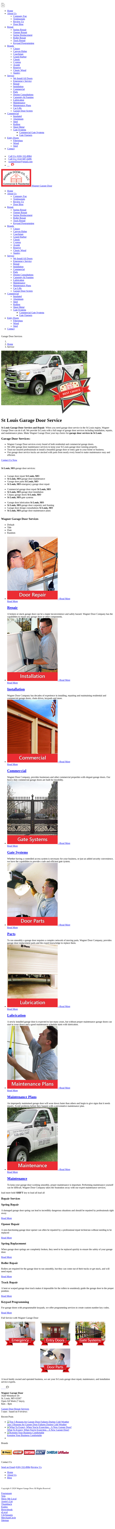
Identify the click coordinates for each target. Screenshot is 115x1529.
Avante (16, 65)
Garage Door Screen (23, 111)
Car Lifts (17, 108)
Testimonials (19, 19)
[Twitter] (7, 165)
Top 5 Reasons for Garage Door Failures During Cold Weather (37, 1424)
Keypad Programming (23, 43)
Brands (10, 46)
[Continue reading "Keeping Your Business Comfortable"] (25, 1432)
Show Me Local (8, 1498)
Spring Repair (19, 29)
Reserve (17, 67)
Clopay (16, 48)
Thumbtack (6, 1504)
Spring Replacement (22, 35)
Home (10, 10)
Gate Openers (25, 135)
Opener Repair (20, 32)
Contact (11, 148)
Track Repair (19, 40)
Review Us (18, 21)
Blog (9, 1477)
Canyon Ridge (20, 51)
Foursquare (6, 1493)
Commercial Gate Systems (31, 132)
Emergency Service (22, 81)
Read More (6, 1218)
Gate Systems (19, 129)
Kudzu (4, 1507)
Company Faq (20, 16)
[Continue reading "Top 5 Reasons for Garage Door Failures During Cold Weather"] (38, 1422)
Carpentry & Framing (23, 97)
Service (10, 75)
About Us (11, 13)
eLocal (4, 1512)
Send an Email (8, 1467)
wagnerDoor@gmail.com (20, 161)
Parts (15, 92)
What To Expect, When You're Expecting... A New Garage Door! (38, 1430)
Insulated (17, 116)
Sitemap (5, 1520)
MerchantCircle (8, 1517)
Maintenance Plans (22, 105)
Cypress (17, 62)
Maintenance (19, 102)
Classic (16, 59)
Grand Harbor (20, 56)
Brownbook (7, 1509)
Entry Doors (13, 138)
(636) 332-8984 (23, 1467)
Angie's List (7, 1501)
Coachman (18, 54)
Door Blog (18, 24)
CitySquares (7, 1515)
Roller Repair (19, 38)
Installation (18, 86)
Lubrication (18, 100)
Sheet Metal (18, 127)
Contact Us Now (9, 460)
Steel (15, 121)
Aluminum (18, 119)
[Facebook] (9, 165)
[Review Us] (12, 165)
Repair (10, 27)
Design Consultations (23, 94)
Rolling (16, 124)
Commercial (19, 89)
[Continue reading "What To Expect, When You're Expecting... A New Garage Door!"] (39, 1427)
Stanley (16, 73)
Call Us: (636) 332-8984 (20, 156)
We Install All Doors (22, 78)
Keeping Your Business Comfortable (24, 1435)
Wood (16, 143)
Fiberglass (18, 140)
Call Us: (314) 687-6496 (20, 159)
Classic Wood (19, 70)
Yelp (3, 1496)
